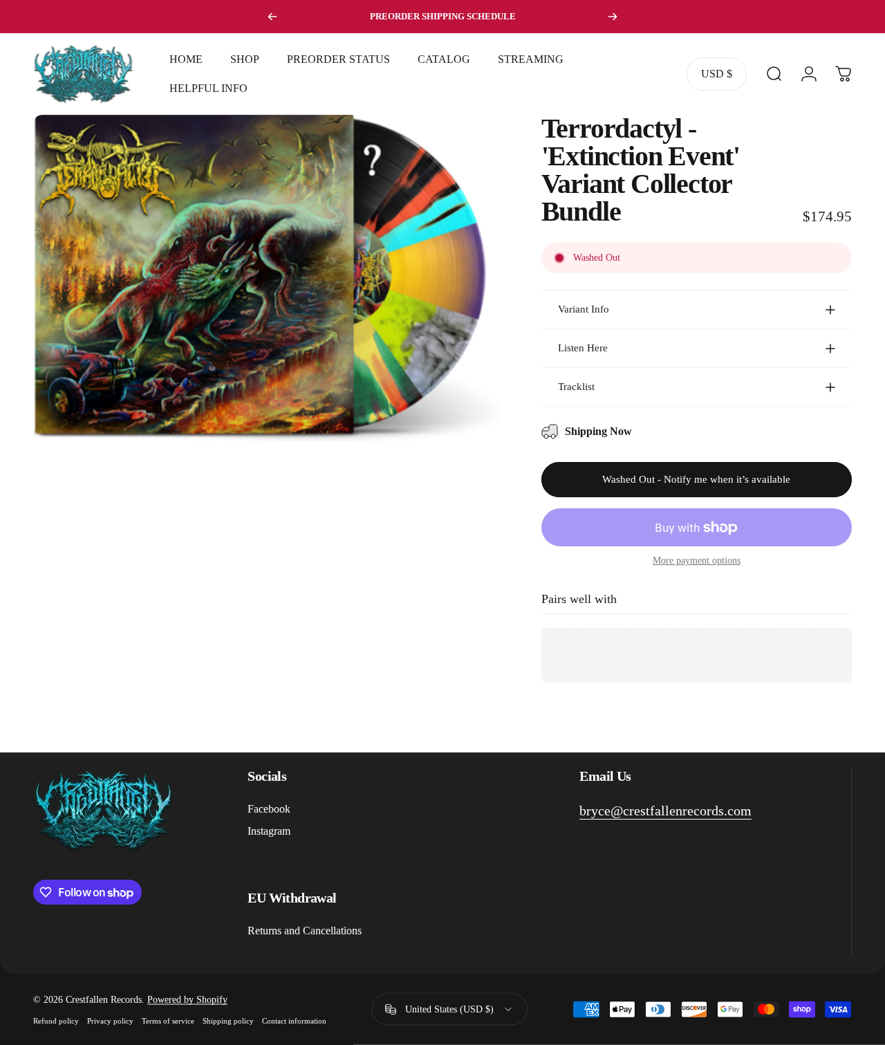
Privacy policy (110, 1020)
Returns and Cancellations (305, 930)
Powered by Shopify (187, 999)
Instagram (269, 831)
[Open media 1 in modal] (266, 278)
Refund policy (56, 1020)
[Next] (612, 16)
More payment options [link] (696, 560)
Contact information (294, 1020)
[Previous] (272, 16)
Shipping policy (228, 1020)
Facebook (269, 809)
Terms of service (168, 1020)
